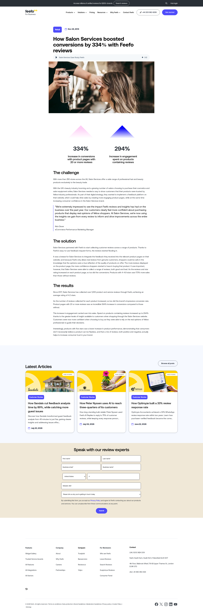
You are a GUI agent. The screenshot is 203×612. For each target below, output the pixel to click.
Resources (101, 12)
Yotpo (80, 570)
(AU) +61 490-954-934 (138, 572)
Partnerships (60, 570)
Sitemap (28, 607)
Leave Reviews (105, 559)
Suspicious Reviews (107, 570)
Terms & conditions (54, 604)
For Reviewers (105, 548)
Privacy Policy (96, 500)
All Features (29, 565)
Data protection (67, 604)
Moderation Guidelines (93, 604)
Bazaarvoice (82, 559)
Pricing (92, 12)
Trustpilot (81, 553)
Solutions (81, 12)
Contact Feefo (128, 12)
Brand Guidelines (79, 604)
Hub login (174, 3)
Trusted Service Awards (34, 559)
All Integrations (30, 570)
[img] (142, 57)
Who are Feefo (105, 553)
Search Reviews (106, 565)
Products (69, 12)
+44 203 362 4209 (149, 12)
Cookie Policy (116, 604)
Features (28, 548)
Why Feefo (114, 12)
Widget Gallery (30, 553)
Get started (169, 12)
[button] (56, 57)
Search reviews (121, 3)
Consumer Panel (106, 576)
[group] (101, 57)
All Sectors (29, 576)
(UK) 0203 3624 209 (137, 552)
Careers (59, 565)
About (58, 553)
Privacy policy (106, 604)
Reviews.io (82, 565)
